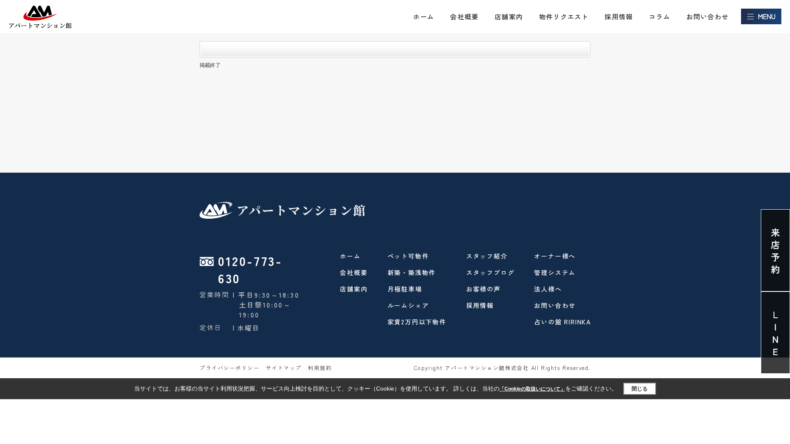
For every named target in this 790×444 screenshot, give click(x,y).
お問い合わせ (707, 16)
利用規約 (320, 368)
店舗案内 (509, 16)
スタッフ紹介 (487, 256)
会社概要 (464, 16)
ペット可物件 (408, 256)
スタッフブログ (490, 272)
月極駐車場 (405, 288)
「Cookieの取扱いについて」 (532, 389)
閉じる (640, 389)
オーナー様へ (555, 256)
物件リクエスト (563, 16)
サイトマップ (284, 368)
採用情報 (618, 16)
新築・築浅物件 (412, 272)
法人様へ (548, 288)
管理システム (555, 272)
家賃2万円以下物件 (417, 321)
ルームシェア (408, 305)
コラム (659, 16)
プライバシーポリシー (230, 368)
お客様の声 (483, 288)
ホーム (423, 16)
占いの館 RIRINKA (562, 321)
